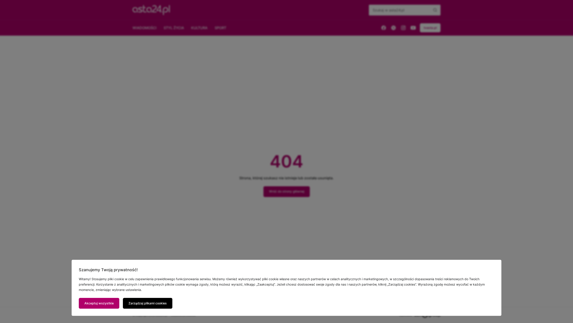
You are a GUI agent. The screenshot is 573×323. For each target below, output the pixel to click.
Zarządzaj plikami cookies (147, 303)
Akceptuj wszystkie (99, 303)
